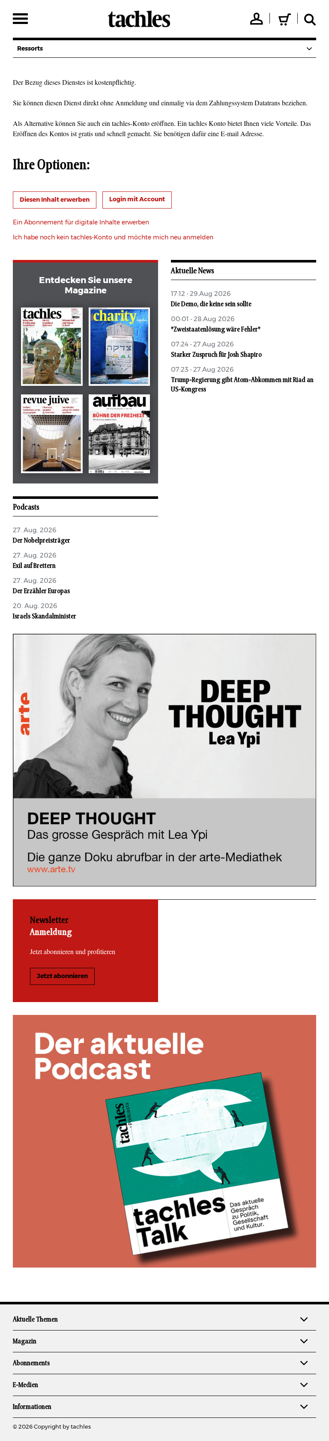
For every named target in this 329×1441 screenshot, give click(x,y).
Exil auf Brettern (34, 565)
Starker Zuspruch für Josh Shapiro (216, 354)
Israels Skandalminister (44, 616)
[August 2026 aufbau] (119, 435)
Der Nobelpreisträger (41, 540)
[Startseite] (139, 18)
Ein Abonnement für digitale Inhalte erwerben (81, 223)
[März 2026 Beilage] (119, 348)
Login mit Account (137, 200)
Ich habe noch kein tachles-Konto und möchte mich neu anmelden (113, 238)
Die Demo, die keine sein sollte (211, 304)
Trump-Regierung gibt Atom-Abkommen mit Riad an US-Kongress (242, 384)
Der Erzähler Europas (41, 591)
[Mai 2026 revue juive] (52, 435)
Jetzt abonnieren (62, 976)
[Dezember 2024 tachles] (52, 348)
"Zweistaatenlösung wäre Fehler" (215, 329)
